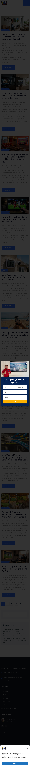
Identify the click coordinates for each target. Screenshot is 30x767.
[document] (15, 383)
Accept (15, 763)
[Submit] (15, 401)
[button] (27, 748)
